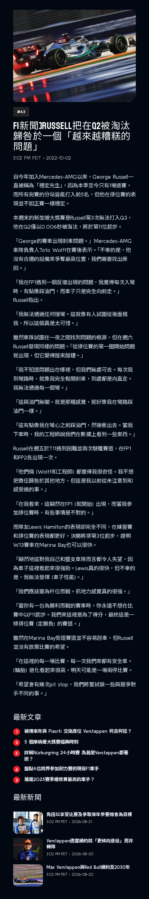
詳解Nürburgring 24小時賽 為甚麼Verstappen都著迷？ (76, 756)
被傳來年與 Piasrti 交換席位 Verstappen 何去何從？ (78, 731)
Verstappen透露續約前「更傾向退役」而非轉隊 (89, 843)
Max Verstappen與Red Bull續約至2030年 (88, 867)
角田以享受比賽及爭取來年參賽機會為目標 (89, 814)
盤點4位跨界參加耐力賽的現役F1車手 (61, 768)
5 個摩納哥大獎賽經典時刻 (51, 742)
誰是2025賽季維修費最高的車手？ (59, 779)
